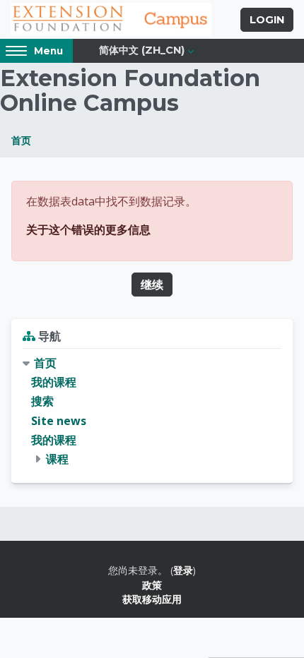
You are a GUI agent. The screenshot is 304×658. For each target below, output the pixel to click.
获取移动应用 (152, 599)
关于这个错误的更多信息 (88, 229)
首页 (21, 140)
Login (267, 19)
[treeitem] (152, 411)
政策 (152, 585)
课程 (57, 459)
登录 (183, 570)
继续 (152, 284)
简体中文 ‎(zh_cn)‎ (142, 50)
